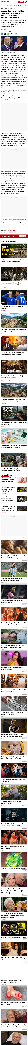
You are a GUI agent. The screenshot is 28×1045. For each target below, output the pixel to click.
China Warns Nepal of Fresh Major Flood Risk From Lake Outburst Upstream (13, 400)
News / (2, 5)
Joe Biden (19, 55)
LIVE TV (21, 1)
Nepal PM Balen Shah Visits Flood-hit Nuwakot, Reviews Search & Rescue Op (12, 284)
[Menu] (26, 2)
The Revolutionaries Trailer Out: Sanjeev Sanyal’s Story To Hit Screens (13, 377)
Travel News (3, 512)
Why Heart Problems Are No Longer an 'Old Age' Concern (14, 423)
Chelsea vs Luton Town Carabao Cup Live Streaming (13, 307)
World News (3, 31)
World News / (7, 5)
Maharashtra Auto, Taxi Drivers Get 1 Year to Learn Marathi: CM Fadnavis (8, 480)
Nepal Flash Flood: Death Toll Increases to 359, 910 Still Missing (13, 330)
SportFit (3, 310)
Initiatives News (4, 426)
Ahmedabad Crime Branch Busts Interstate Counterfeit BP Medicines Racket (14, 446)
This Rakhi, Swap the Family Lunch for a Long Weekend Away (8, 508)
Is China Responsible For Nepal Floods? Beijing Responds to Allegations (12, 261)
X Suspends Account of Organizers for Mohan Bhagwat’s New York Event (12, 354)
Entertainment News (5, 380)
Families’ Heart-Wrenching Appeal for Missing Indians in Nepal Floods (12, 470)
